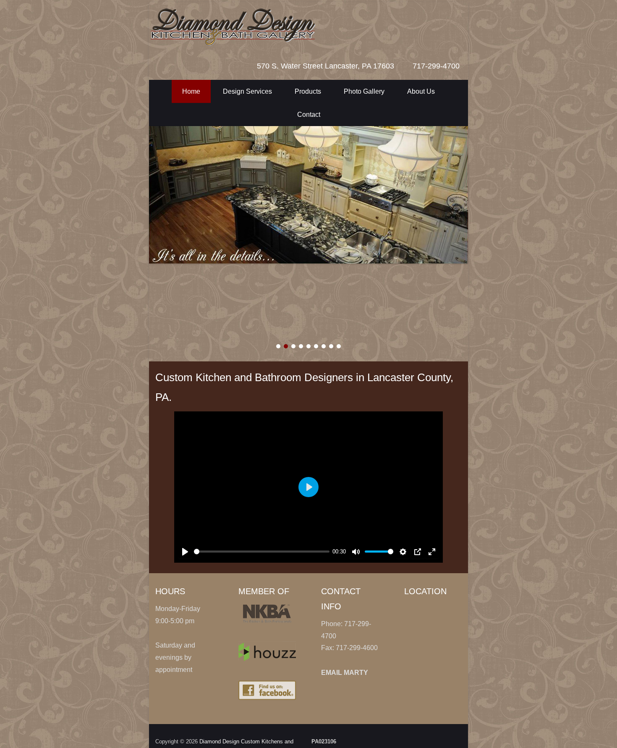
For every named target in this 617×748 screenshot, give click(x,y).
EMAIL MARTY (344, 672)
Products (308, 91)
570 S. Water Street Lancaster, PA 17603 (325, 66)
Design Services (247, 91)
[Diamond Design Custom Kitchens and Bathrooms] (296, 26)
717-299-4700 (436, 66)
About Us (421, 91)
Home (191, 91)
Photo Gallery (364, 91)
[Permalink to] (308, 194)
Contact (308, 114)
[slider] (261, 552)
